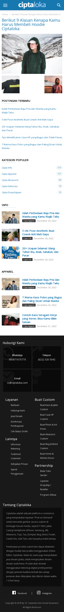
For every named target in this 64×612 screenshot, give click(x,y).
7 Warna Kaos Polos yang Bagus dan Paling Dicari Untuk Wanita (32, 146)
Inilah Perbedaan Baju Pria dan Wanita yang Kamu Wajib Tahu (29, 110)
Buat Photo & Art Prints (48, 426)
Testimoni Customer (16, 456)
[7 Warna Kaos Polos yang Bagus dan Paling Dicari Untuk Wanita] (11, 302)
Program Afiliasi (48, 494)
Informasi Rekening (15, 446)
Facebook (22, 593)
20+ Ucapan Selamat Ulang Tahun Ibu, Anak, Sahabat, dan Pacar (30, 128)
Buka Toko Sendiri (45, 473)
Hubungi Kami (18, 410)
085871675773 (17, 357)
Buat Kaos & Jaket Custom (49, 407)
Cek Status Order (19, 431)
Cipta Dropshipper (28, 192)
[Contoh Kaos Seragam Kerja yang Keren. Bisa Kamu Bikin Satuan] (11, 319)
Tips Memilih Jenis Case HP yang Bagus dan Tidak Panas (32, 137)
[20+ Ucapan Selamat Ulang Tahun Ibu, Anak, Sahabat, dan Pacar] (11, 252)
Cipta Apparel (28, 173)
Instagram (47, 593)
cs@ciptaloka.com (17, 380)
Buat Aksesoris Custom (47, 436)
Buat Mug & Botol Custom (49, 446)
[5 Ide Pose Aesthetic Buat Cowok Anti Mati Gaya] (11, 235)
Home (5, 14)
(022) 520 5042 (46, 357)
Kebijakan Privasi (19, 463)
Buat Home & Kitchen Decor (47, 455)
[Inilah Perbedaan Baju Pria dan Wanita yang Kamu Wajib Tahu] (11, 217)
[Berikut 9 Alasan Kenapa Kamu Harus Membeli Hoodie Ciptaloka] (32, 54)
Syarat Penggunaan (17, 471)
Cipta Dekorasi (28, 186)
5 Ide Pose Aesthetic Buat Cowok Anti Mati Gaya (27, 119)
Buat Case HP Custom (47, 417)
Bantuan (15, 405)
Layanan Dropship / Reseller (45, 485)
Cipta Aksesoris (28, 180)
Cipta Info (28, 167)
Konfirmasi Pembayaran (17, 423)
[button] (59, 5)
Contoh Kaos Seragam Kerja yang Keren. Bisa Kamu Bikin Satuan (39, 318)
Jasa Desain (16, 416)
